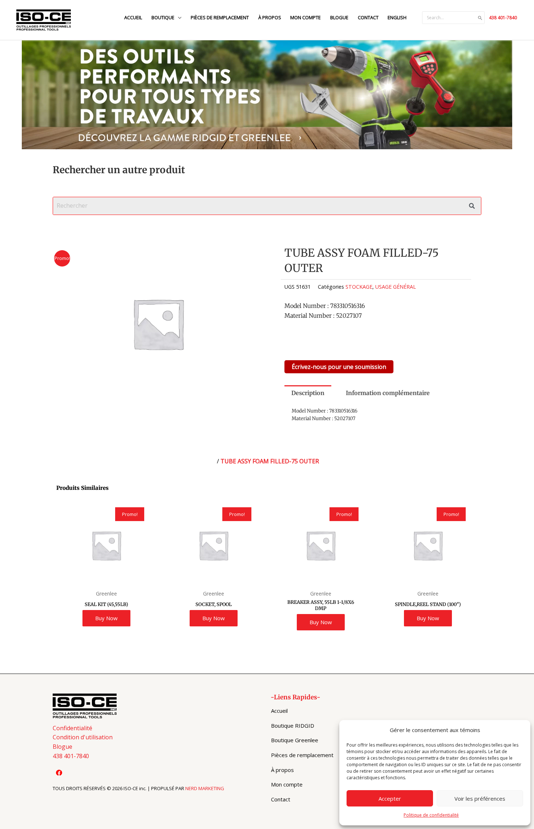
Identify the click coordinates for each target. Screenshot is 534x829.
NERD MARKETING (204, 788)
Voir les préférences (479, 798)
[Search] (480, 18)
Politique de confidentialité (431, 815)
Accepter (390, 798)
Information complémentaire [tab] (388, 393)
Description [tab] (307, 393)
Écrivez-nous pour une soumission (339, 367)
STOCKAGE (358, 286)
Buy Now (106, 618)
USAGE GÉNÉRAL (395, 286)
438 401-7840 (503, 18)
